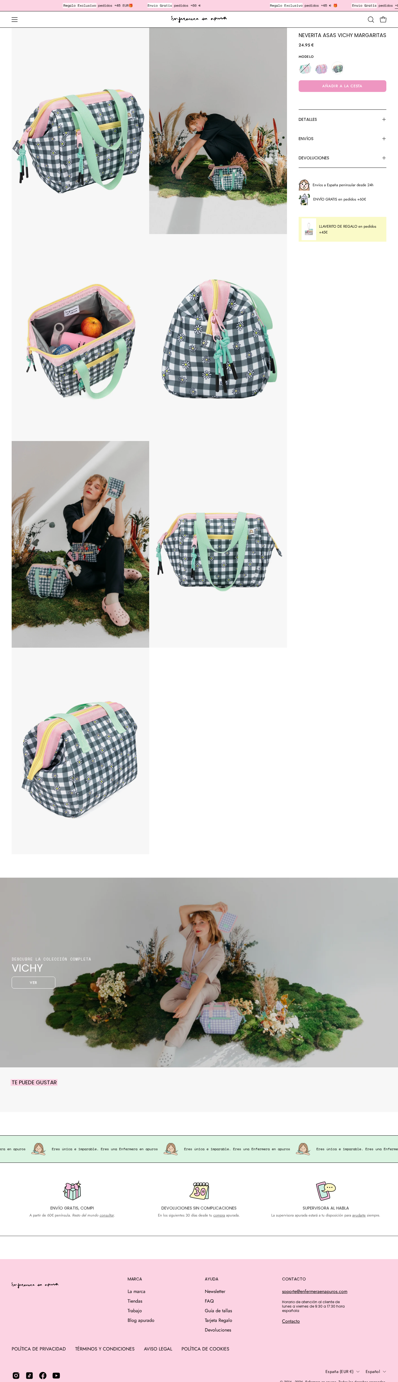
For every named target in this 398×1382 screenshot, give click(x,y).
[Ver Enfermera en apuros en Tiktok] (29, 1375)
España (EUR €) (339, 1371)
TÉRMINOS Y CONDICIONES (105, 1349)
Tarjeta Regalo (218, 1320)
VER (34, 982)
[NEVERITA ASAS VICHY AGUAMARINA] (305, 68)
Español (373, 1371)
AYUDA (211, 1279)
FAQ (209, 1301)
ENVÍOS (306, 139)
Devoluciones (218, 1330)
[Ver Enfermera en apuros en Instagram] (16, 1375)
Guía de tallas (218, 1310)
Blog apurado (141, 1320)
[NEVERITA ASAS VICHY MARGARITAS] (337, 68)
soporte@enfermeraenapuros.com (314, 1291)
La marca (136, 1291)
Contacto (291, 1321)
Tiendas (135, 1301)
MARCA (135, 1279)
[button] (371, 19)
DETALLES (308, 119)
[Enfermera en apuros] (199, 19)
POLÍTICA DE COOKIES (205, 1349)
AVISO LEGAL (158, 1349)
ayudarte (359, 1215)
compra (219, 1215)
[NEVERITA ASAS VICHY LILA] (321, 68)
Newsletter (215, 1291)
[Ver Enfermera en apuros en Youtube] (56, 1375)
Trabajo (135, 1310)
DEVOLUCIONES (314, 158)
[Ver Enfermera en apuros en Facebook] (42, 1375)
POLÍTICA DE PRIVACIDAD (39, 1349)
